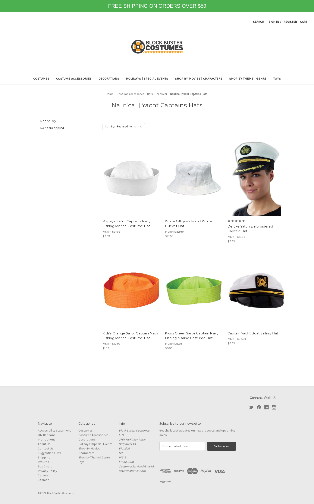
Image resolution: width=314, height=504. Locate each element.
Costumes (41, 78)
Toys (277, 78)
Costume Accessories (74, 78)
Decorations (108, 78)
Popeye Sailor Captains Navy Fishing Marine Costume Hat (126, 223)
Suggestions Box (49, 453)
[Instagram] (274, 407)
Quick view (131, 178)
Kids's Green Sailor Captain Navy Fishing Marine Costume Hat (191, 335)
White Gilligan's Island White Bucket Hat (188, 223)
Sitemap (43, 480)
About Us (44, 444)
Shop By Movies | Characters (198, 78)
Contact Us (46, 448)
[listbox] (130, 126)
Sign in (274, 22)
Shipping (44, 457)
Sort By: (110, 126)
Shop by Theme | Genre (248, 78)
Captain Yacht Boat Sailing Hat (252, 333)
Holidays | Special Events (147, 78)
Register (290, 22)
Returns (43, 462)
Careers (43, 475)
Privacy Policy (47, 471)
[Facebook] (266, 407)
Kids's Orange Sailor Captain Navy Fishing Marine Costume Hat (130, 335)
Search (258, 22)
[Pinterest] (259, 407)
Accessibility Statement (54, 430)
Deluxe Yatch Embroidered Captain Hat (250, 228)
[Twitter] (251, 407)
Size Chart (45, 466)
